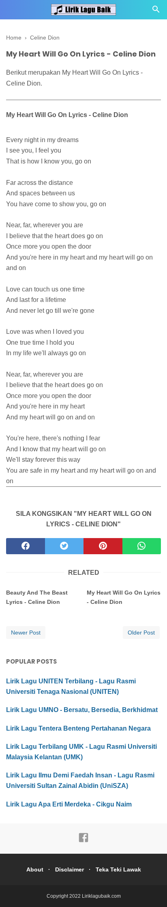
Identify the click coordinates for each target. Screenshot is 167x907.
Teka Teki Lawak (118, 869)
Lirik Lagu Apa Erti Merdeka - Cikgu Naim (69, 804)
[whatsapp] (141, 546)
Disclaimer (69, 869)
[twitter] (64, 546)
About (34, 869)
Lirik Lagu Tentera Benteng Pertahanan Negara (78, 728)
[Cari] (156, 11)
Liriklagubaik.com (101, 896)
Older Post (141, 632)
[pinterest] (103, 546)
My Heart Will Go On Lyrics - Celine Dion (124, 597)
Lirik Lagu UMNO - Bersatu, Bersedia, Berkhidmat (82, 709)
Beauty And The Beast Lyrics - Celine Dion (37, 597)
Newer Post (26, 632)
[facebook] (25, 546)
